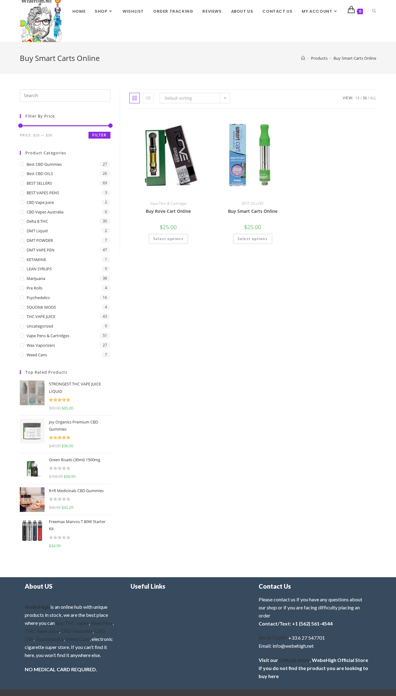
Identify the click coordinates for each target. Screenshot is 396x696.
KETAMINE (36, 259)
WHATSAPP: (273, 638)
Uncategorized (40, 326)
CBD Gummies (77, 631)
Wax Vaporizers (41, 345)
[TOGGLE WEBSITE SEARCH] (374, 11)
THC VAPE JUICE (41, 316)
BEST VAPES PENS (43, 192)
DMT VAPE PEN (40, 250)
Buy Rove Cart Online (168, 211)
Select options (168, 238)
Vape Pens (102, 623)
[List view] (148, 98)
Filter (99, 135)
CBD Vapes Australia (45, 212)
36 (365, 98)
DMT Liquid (37, 231)
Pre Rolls (34, 288)
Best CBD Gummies (44, 164)
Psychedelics (38, 297)
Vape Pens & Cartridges (168, 203)
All (373, 98)
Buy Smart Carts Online (355, 58)
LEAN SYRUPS (39, 269)
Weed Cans (37, 355)
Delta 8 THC (37, 221)
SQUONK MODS (41, 307)
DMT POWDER (40, 240)
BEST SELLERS (253, 203)
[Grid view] (134, 98)
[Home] (303, 58)
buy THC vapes (72, 623)
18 (357, 98)
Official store (294, 660)
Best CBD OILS (40, 173)
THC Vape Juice (42, 631)
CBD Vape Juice (40, 202)
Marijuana (36, 278)
